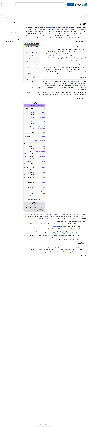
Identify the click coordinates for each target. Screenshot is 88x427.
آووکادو (29, 71)
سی (28, 214)
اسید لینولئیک (56, 226)
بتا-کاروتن (37, 140)
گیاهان (29, 59)
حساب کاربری (70, 4)
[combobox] (41, 4)
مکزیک (53, 31)
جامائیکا (38, 92)
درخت (51, 27)
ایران (63, 67)
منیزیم (41, 214)
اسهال (51, 252)
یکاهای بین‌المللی (32, 205)
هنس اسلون (51, 92)
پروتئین (43, 132)
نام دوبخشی (32, 77)
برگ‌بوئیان (29, 68)
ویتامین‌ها (42, 136)
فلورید (43, 196)
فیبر (78, 214)
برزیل (66, 94)
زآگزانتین (29, 140)
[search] (15, 4)
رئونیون (26, 52)
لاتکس (71, 252)
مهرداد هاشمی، (16, 33)
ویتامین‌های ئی (35, 214)
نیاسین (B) (42, 149)
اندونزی (64, 33)
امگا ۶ (44, 231)
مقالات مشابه (50, 424)
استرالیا (45, 94)
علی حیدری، (17, 27)
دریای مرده (11, 26)
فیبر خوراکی (42, 117)
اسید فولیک (46, 235)
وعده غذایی (45, 216)
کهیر (54, 252)
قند (44, 115)
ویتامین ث (42, 158)
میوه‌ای (47, 27)
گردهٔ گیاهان (67, 249)
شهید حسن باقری (9, 39)
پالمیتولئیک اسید (69, 233)
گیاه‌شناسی (83, 58)
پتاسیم (60, 235)
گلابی (56, 56)
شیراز (11, 33)
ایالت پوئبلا (72, 81)
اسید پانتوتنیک (58, 237)
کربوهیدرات (43, 112)
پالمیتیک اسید (63, 226)
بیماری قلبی (46, 218)
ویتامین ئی (42, 161)
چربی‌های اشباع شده (75, 229)
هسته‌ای (81, 60)
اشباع (44, 123)
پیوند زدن (39, 29)
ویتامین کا (42, 163)
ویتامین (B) (42, 144)
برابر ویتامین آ (42, 140)
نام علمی (67, 27)
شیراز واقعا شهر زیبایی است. (15, 35)
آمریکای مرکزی (82, 51)
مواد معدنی (42, 167)
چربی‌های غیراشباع (73, 214)
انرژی (44, 108)
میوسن (31, 46)
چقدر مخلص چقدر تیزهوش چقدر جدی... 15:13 (12, 41)
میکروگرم (36, 203)
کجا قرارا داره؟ (17, 29)
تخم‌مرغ (52, 56)
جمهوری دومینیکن (71, 33)
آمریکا (55, 33)
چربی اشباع (55, 233)
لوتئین (33, 140)
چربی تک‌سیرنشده (43, 224)
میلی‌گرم (29, 203)
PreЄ (26, 45)
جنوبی (75, 85)
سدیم (43, 185)
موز (63, 235)
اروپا (51, 85)
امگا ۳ (54, 231)
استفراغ (46, 252)
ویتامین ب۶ (77, 237)
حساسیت (73, 247)
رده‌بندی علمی (32, 55)
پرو (58, 33)
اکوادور (67, 67)
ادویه (64, 36)
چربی (44, 121)
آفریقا (49, 94)
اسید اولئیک (32, 224)
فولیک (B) (42, 156)
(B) (44, 146)
